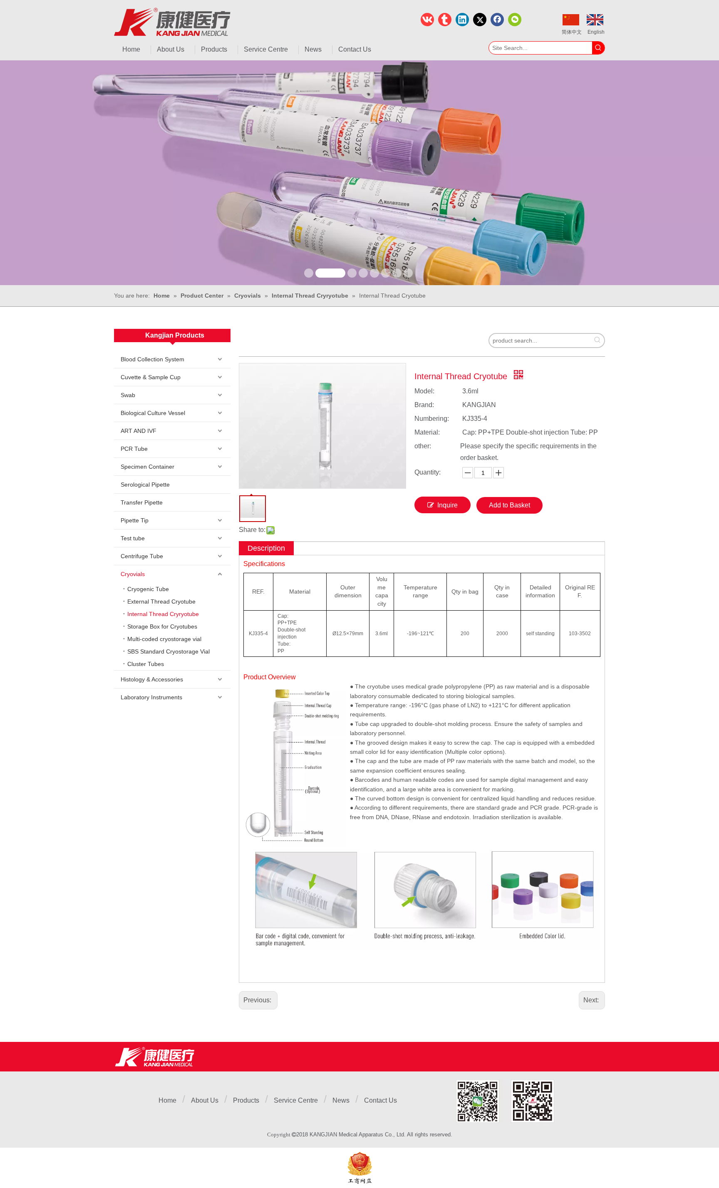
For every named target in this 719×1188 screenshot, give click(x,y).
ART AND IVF (138, 430)
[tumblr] (444, 19)
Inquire (447, 505)
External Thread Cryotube (161, 601)
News (341, 1100)
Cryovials (133, 574)
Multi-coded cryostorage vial (164, 639)
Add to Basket (509, 505)
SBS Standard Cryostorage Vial (168, 651)
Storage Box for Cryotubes (162, 626)
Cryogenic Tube (148, 589)
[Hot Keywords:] (598, 48)
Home (167, 1100)
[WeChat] (514, 19)
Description (266, 548)
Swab (128, 395)
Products (246, 1100)
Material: (427, 432)
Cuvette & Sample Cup (151, 377)
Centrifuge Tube (142, 556)
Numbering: (431, 418)
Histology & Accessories (152, 679)
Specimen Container (147, 466)
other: (422, 446)
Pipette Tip (135, 520)
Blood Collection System (152, 359)
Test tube (133, 538)
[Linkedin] (462, 19)
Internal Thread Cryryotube (163, 614)
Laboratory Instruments (151, 697)
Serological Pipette (145, 484)
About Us (204, 1100)
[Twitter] (479, 19)
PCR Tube (134, 448)
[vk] (427, 19)
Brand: (424, 404)
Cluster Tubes (145, 664)
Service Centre (296, 1100)
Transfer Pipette (142, 502)
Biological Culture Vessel (153, 413)
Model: (424, 391)
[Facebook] (497, 19)
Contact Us (380, 1100)
